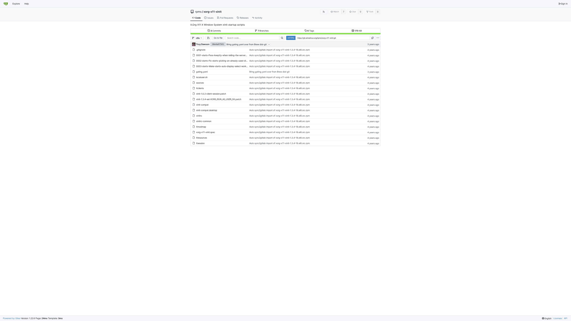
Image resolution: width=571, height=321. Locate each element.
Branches (263, 30)
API (565, 318)
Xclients (200, 88)
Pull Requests (226, 17)
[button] (208, 38)
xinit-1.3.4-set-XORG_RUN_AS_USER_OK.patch (218, 99)
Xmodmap (201, 126)
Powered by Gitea (11, 318)
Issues (210, 17)
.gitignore (200, 49)
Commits (216, 30)
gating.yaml (202, 71)
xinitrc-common (203, 121)
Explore (16, 3)
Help (26, 3)
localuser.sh (201, 77)
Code (198, 17)
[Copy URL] (372, 38)
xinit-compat (202, 104)
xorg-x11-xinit (213, 11)
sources (200, 82)
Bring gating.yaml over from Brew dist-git (246, 44)
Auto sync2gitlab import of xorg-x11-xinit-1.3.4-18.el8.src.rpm (279, 49)
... (269, 44)
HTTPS (291, 38)
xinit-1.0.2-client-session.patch (211, 93)
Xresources (201, 137)
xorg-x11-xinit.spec (205, 132)
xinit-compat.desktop (206, 110)
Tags (310, 30)
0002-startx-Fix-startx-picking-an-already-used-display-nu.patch (228, 60)
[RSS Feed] (323, 11)
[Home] (5, 3)
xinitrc (199, 115)
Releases (244, 17)
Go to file (218, 38)
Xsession (200, 143)
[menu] (378, 38)
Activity (258, 17)
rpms (198, 11)
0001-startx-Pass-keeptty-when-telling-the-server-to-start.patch (228, 55)
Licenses (557, 318)
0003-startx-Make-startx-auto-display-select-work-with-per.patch (228, 66)
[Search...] (282, 38)
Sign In (564, 3)
